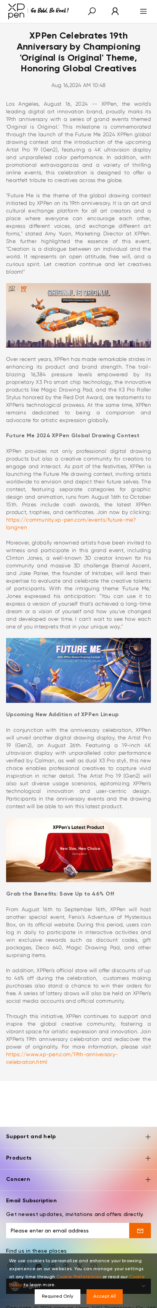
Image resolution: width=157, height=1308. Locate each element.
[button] (92, 11)
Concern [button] (18, 1179)
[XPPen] (38, 11)
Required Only (57, 1296)
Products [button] (18, 1158)
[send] (140, 1230)
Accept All (104, 1296)
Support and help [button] (31, 1136)
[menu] (141, 11)
